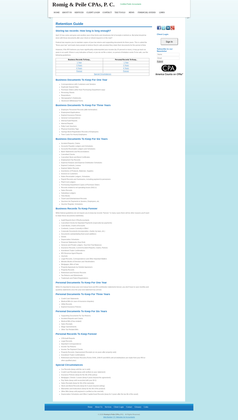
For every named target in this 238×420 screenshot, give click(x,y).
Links (162, 13)
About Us (67, 13)
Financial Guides (147, 13)
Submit (160, 62)
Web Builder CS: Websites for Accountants (119, 417)
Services (79, 13)
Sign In (169, 42)
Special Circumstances (102, 74)
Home (57, 13)
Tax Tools (120, 13)
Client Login (93, 13)
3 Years (79, 65)
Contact (107, 13)
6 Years (79, 68)
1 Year (79, 63)
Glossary (138, 407)
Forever (79, 71)
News (131, 13)
